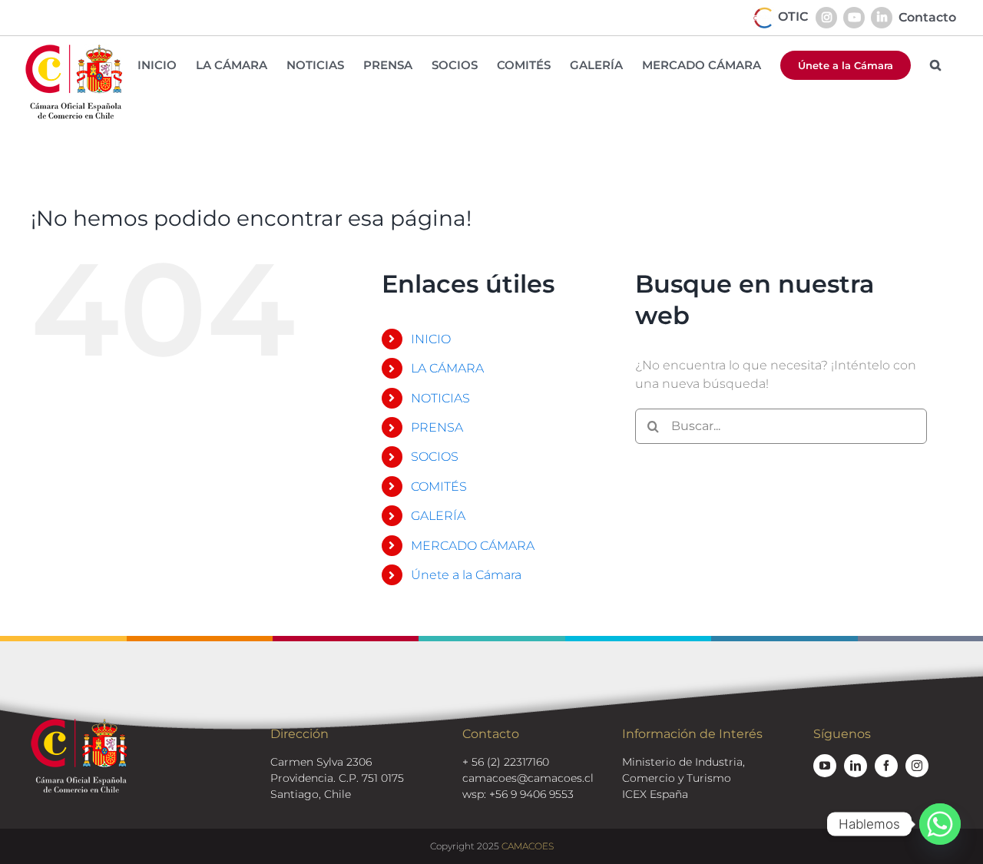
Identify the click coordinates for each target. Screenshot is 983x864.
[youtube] (824, 765)
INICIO (431, 339)
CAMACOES (527, 846)
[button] (935, 65)
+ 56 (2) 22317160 (505, 762)
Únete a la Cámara (466, 575)
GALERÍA (438, 515)
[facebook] (886, 765)
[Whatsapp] (940, 824)
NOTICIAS (440, 398)
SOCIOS (434, 456)
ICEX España (655, 794)
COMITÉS (439, 486)
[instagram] (916, 765)
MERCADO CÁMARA (473, 545)
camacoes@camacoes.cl (528, 778)
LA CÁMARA (447, 368)
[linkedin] (855, 765)
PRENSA (437, 427)
